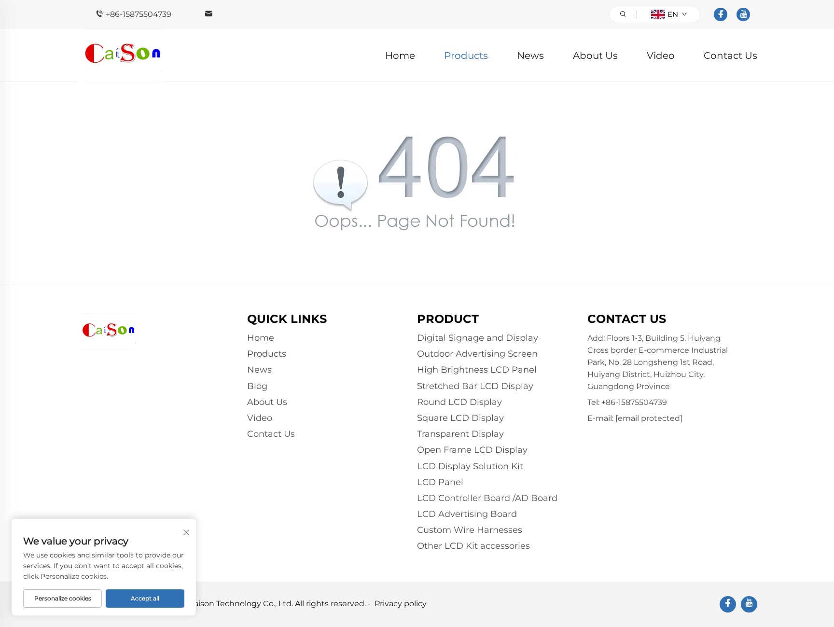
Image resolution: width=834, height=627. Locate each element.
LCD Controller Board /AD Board (487, 498)
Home (400, 55)
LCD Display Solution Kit (470, 466)
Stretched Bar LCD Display (475, 386)
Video (661, 55)
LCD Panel (440, 482)
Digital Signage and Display (477, 338)
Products (466, 55)
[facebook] (720, 14)
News (530, 55)
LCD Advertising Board (467, 514)
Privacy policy (401, 603)
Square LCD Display (460, 418)
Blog (257, 386)
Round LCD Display (459, 402)
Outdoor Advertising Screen (477, 353)
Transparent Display (460, 434)
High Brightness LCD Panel (477, 369)
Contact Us (730, 55)
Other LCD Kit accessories (473, 546)
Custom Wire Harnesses (469, 530)
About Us (595, 55)
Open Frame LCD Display (472, 450)
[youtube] (743, 14)
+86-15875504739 (138, 14)
